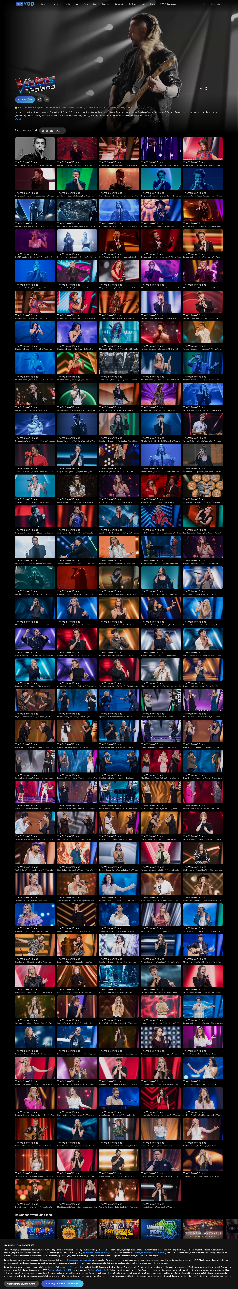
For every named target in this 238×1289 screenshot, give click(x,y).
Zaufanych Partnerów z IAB (60, 1270)
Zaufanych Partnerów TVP (99, 1270)
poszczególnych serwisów (80, 1260)
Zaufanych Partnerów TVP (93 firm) (149, 1252)
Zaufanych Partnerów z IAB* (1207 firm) (100, 1252)
